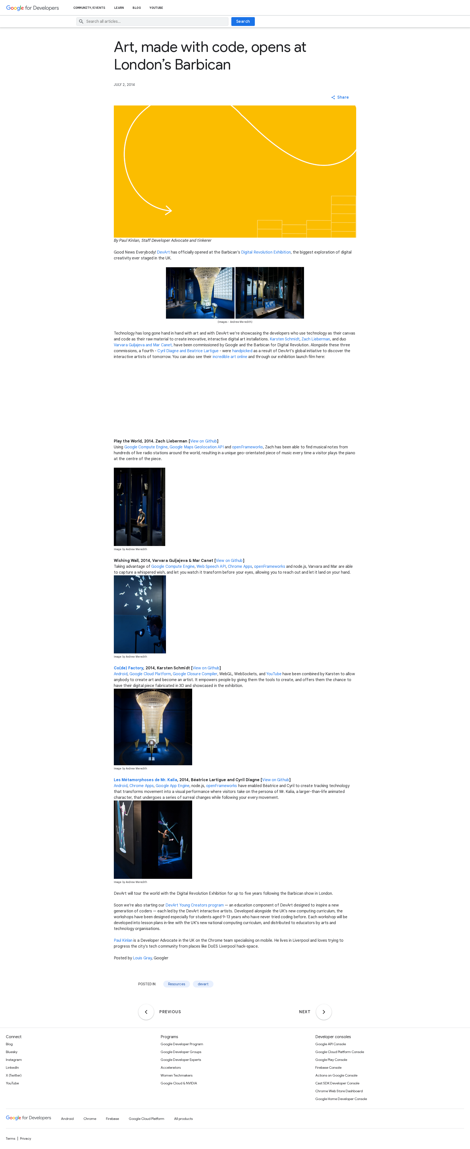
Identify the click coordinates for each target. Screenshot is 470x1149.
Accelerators (171, 1067)
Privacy (25, 1138)
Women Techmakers (176, 1075)
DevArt (163, 252)
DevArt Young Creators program (194, 905)
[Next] (324, 1012)
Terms (10, 1138)
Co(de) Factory (128, 668)
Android (121, 674)
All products (183, 1118)
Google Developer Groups (181, 1052)
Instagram (14, 1059)
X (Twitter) (14, 1075)
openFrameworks (247, 447)
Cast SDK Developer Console (337, 1083)
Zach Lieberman (316, 339)
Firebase (112, 1118)
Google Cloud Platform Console (339, 1052)
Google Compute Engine (146, 447)
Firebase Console (328, 1067)
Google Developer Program (182, 1044)
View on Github (203, 441)
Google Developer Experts (181, 1059)
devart (203, 984)
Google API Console (330, 1044)
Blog (137, 8)
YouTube (157, 8)
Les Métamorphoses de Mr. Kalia (145, 780)
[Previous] (146, 1012)
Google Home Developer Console (341, 1099)
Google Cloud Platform (150, 674)
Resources (176, 984)
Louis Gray (142, 958)
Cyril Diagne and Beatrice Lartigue (187, 350)
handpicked (242, 350)
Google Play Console (331, 1059)
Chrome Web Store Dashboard (339, 1091)
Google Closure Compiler (195, 674)
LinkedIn (12, 1067)
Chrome (89, 1118)
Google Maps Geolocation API (197, 447)
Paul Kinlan (123, 940)
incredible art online (230, 356)
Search (243, 21)
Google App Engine (172, 785)
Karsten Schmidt (285, 339)
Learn (119, 8)
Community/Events (89, 8)
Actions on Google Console (336, 1075)
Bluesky (11, 1052)
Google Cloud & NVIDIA (179, 1083)
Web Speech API (211, 566)
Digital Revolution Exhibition (266, 252)
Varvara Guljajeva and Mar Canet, (143, 345)
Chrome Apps (240, 566)
